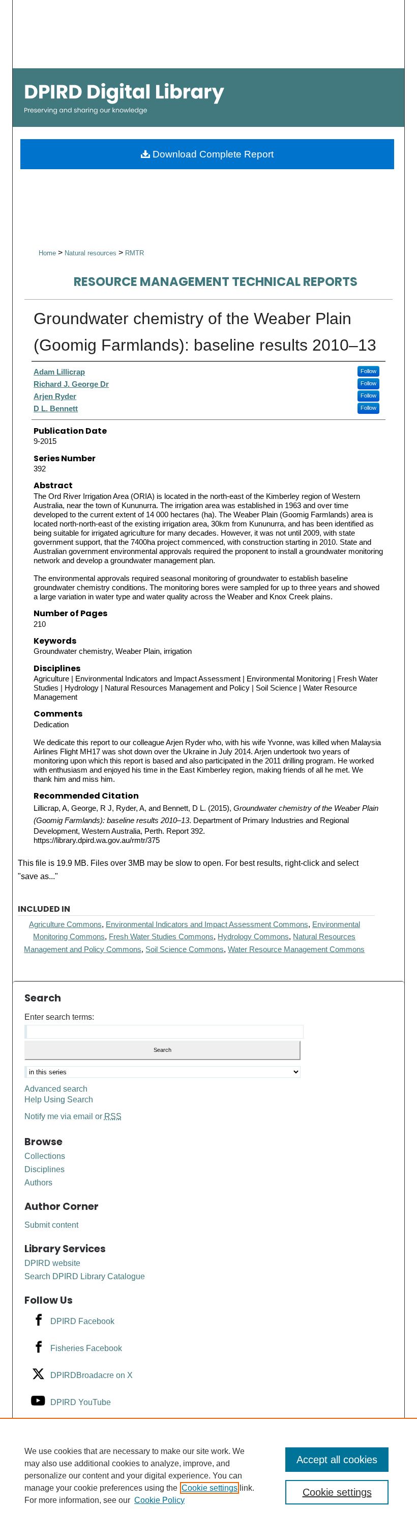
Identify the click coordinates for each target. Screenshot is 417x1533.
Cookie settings (209, 1488)
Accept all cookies (336, 1459)
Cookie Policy (159, 1500)
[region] (208, 1475)
